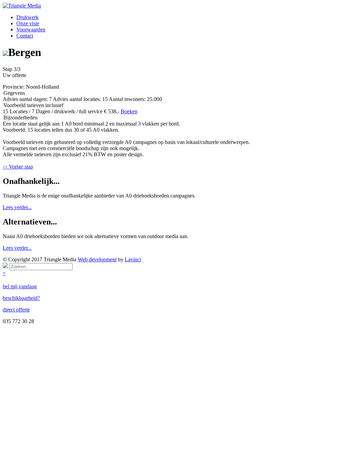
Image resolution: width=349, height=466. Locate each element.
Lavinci (133, 259)
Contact (24, 36)
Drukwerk (27, 17)
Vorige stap (18, 167)
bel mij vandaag (20, 286)
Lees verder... (17, 207)
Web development (97, 259)
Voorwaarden (30, 29)
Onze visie (27, 23)
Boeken (129, 111)
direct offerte (16, 309)
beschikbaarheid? (21, 298)
